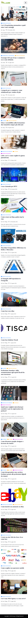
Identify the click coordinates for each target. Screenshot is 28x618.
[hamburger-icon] (25, 3)
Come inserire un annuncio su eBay (12, 507)
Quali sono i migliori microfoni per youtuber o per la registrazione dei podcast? (12, 409)
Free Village (4, 160)
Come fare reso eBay (7, 311)
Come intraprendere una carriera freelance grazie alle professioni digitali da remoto (13, 474)
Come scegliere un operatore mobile (12, 568)
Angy (3, 30)
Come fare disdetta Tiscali (9, 340)
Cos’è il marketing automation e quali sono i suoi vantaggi (13, 26)
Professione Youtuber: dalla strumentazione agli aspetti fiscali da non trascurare (12, 372)
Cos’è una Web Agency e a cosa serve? (13, 598)
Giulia (3, 62)
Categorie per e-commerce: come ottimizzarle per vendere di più (11, 91)
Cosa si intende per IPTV (9, 186)
